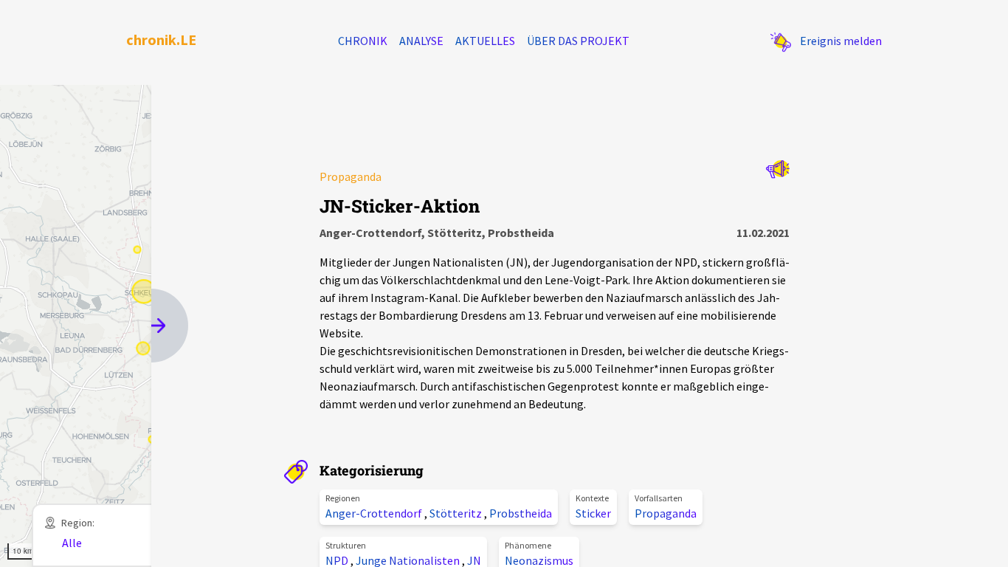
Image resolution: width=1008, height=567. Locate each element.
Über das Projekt (578, 40)
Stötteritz (456, 513)
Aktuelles (485, 40)
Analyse (421, 40)
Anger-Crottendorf (374, 513)
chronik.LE (161, 39)
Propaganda (666, 513)
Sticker (593, 513)
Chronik (362, 40)
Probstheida (520, 513)
